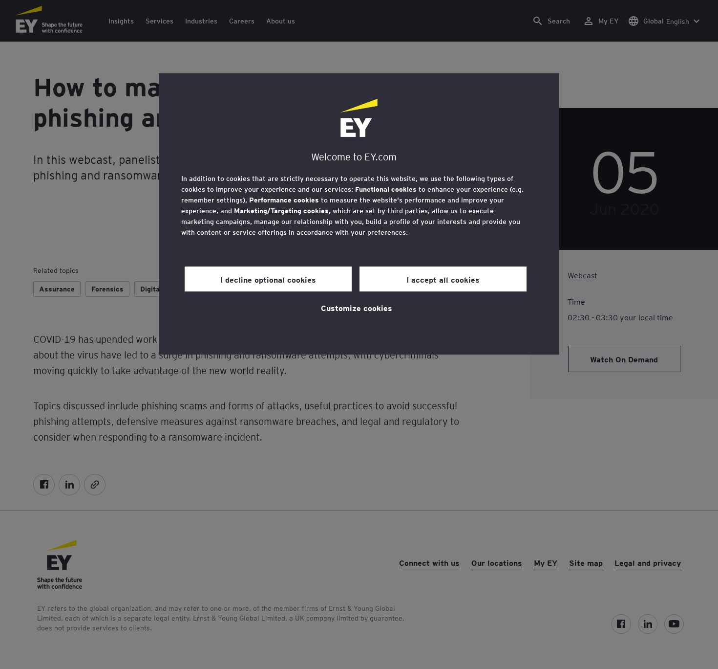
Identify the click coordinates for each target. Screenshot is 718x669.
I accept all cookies (443, 279)
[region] (359, 214)
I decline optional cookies (268, 279)
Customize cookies (356, 307)
